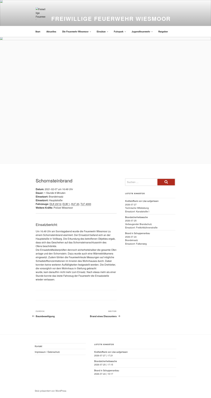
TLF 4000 (85, 204)
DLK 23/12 (55, 204)
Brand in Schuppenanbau (137, 233)
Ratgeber (163, 31)
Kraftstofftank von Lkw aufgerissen (142, 200)
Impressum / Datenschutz (47, 351)
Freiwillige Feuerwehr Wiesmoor (111, 19)
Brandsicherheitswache (136, 217)
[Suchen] (166, 182)
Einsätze (101, 31)
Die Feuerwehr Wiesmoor (75, 31)
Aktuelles (51, 31)
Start (37, 31)
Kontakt (38, 346)
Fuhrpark (118, 31)
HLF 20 (75, 204)
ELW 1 (66, 204)
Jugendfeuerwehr (141, 31)
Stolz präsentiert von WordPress (50, 390)
